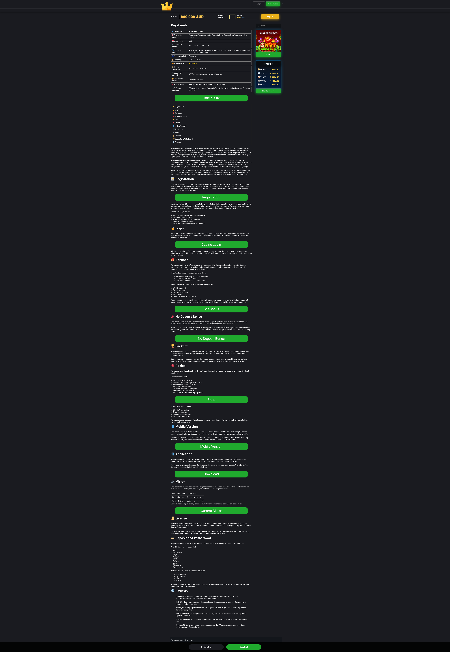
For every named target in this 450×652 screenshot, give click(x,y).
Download (211, 474)
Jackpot (178, 119)
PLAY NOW (193, 63)
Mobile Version (180, 126)
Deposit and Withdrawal (184, 139)
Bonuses (178, 113)
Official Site (211, 98)
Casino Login (211, 245)
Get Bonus (211, 309)
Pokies (177, 123)
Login (177, 110)
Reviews (178, 142)
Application (179, 129)
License (178, 136)
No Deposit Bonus (181, 116)
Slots (211, 400)
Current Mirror (211, 511)
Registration (179, 107)
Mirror (177, 132)
